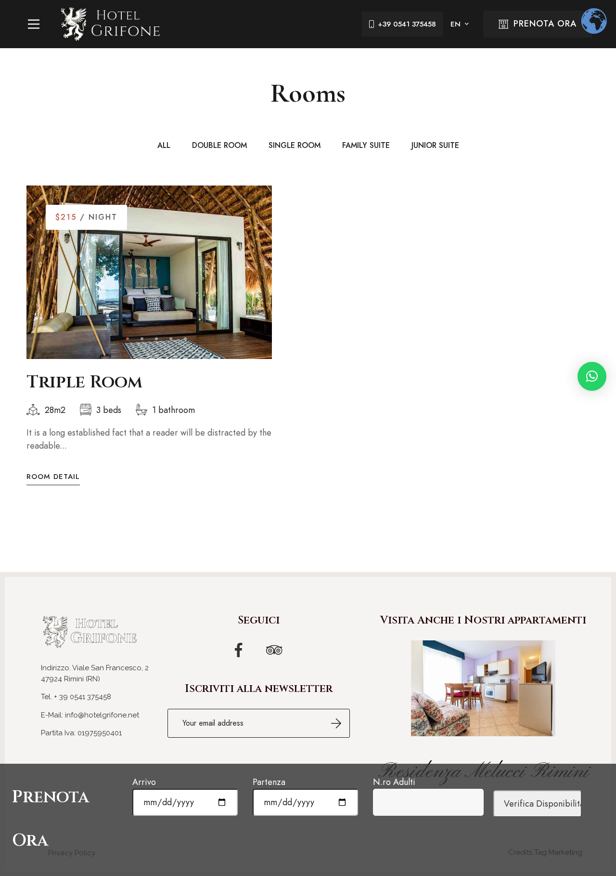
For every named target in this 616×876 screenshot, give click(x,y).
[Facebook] (238, 650)
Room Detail (53, 477)
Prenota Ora (545, 23)
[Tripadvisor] (274, 650)
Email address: (258, 723)
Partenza (269, 782)
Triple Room (84, 382)
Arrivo (144, 782)
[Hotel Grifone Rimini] (111, 24)
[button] (127, 339)
